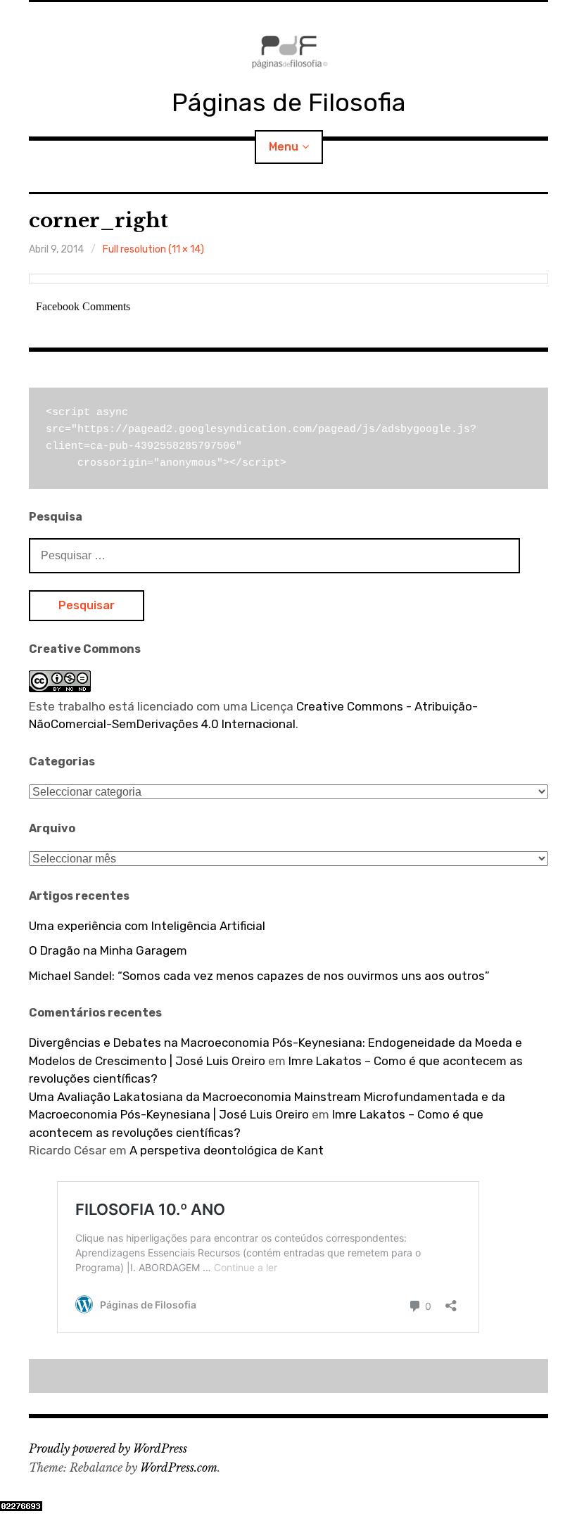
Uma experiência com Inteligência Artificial (147, 926)
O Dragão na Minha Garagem (108, 950)
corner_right (98, 220)
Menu (283, 146)
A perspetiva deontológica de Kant (226, 1150)
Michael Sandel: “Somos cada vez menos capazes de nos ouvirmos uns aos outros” (259, 976)
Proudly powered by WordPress (108, 1448)
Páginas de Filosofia (289, 102)
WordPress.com (178, 1467)
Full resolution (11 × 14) (153, 249)
